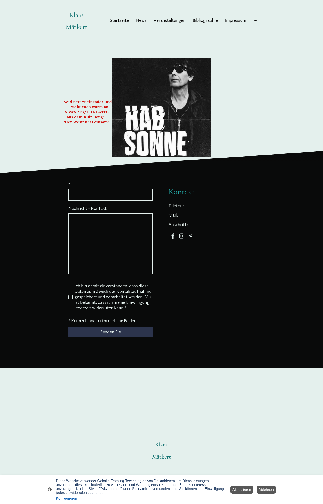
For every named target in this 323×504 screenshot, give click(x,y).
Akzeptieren (241, 489)
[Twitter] (190, 236)
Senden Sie (110, 332)
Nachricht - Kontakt (87, 208)
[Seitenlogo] (76, 35)
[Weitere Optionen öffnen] (255, 20)
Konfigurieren (66, 498)
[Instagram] (181, 236)
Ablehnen (266, 489)
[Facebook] (173, 236)
